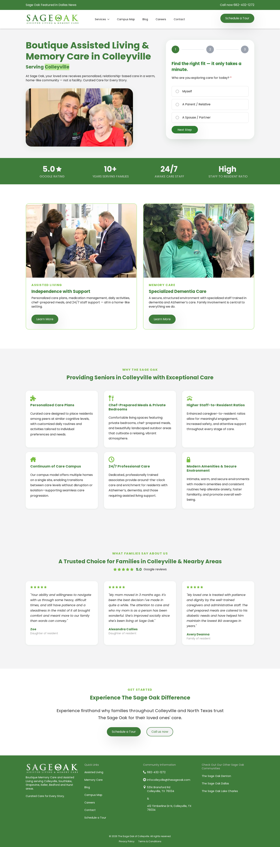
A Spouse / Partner (196, 117)
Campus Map (126, 19)
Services (100, 19)
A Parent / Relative (196, 104)
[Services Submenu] (109, 19)
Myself (187, 91)
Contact (179, 19)
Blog (145, 19)
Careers (161, 19)
